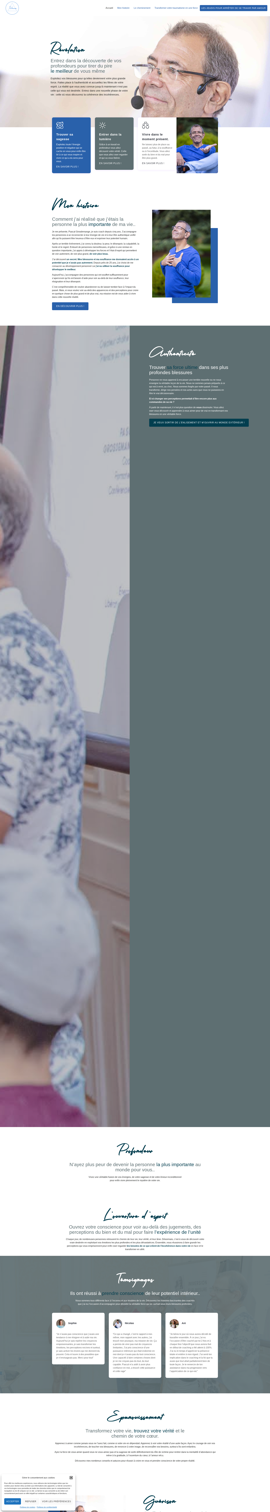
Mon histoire (123, 8)
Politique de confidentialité (47, 1507)
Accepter (12, 1501)
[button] (71, 1477)
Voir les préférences (56, 1501)
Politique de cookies (27, 1507)
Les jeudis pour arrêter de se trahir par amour (233, 8)
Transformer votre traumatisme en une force (176, 8)
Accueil (109, 8)
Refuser (30, 1501)
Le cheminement (142, 8)
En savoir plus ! (67, 166)
